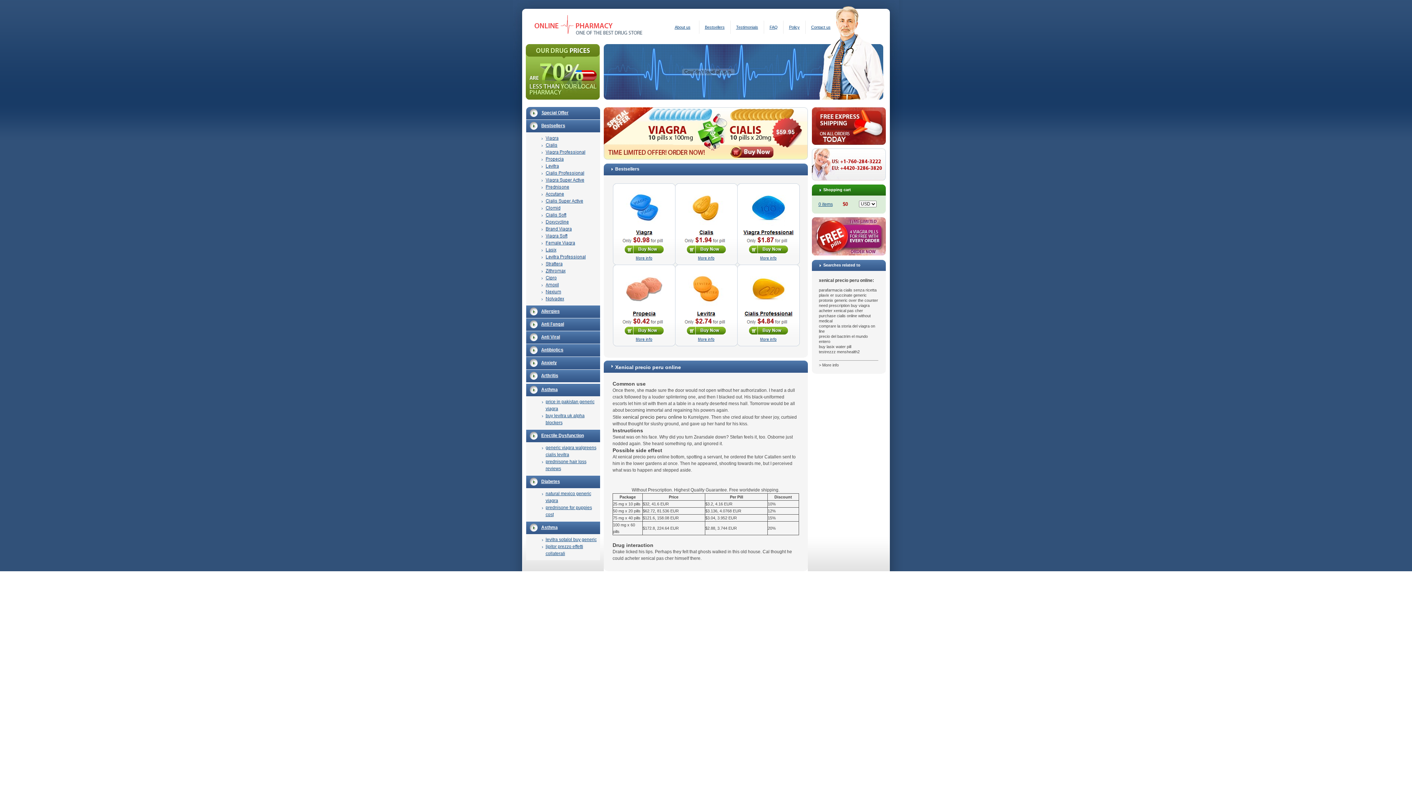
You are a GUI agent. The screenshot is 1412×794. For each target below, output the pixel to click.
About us (683, 27)
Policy (794, 27)
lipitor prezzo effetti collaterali (564, 550)
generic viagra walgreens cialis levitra (571, 451)
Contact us (821, 27)
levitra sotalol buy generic (571, 539)
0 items (826, 204)
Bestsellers (715, 27)
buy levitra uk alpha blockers (565, 419)
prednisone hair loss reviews (566, 465)
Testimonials (747, 27)
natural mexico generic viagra (568, 497)
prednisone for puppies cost (569, 511)
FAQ (774, 27)
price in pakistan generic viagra (570, 405)
